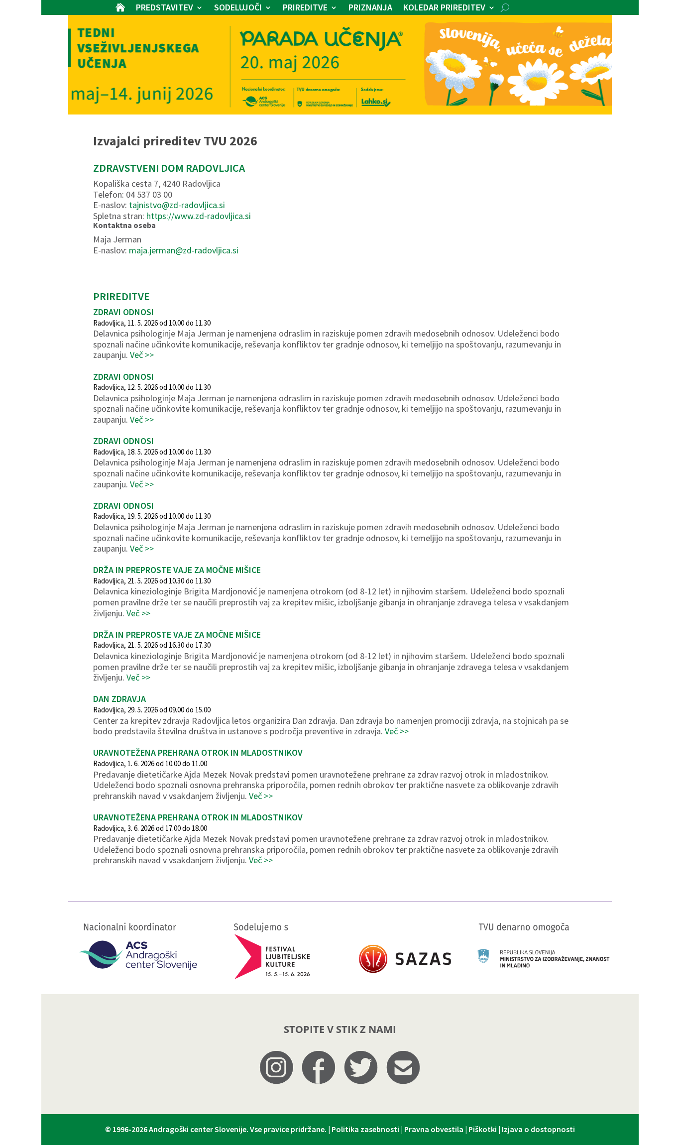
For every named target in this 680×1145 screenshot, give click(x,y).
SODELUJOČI (238, 8)
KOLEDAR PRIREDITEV (444, 8)
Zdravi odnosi (123, 312)
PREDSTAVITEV (164, 8)
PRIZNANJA (370, 8)
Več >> (142, 354)
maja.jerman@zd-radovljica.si (183, 250)
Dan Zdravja (119, 698)
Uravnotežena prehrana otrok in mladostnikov (198, 752)
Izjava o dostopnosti (538, 1129)
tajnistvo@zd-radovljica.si (177, 205)
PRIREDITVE (305, 8)
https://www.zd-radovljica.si (198, 216)
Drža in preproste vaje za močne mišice (177, 569)
